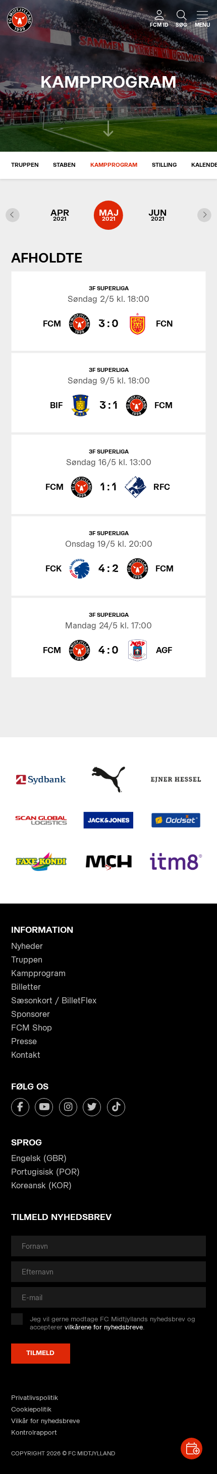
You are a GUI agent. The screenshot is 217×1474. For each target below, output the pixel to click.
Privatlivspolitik (34, 1397)
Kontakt (25, 1055)
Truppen (25, 165)
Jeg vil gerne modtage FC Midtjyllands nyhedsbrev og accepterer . (112, 1323)
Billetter (26, 987)
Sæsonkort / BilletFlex (53, 1000)
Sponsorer (30, 1014)
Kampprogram (113, 165)
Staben (64, 165)
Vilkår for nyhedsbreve (45, 1421)
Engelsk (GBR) (39, 1158)
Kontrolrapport (34, 1432)
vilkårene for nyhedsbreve (104, 1327)
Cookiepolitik (31, 1409)
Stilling (164, 165)
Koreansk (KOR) (41, 1185)
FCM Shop (31, 1028)
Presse (24, 1041)
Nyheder (27, 946)
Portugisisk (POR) (45, 1172)
